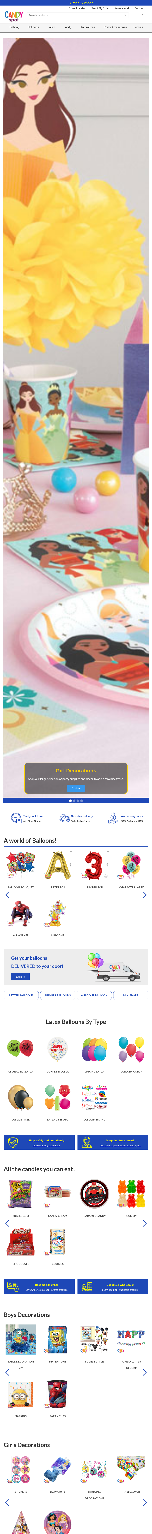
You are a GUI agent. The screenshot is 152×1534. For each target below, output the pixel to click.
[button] (143, 16)
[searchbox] (78, 15)
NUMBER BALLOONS (58, 995)
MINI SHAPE (130, 995)
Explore (76, 788)
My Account (122, 8)
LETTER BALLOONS (21, 995)
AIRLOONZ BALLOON (94, 995)
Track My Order (100, 8)
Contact (140, 8)
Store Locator (77, 8)
